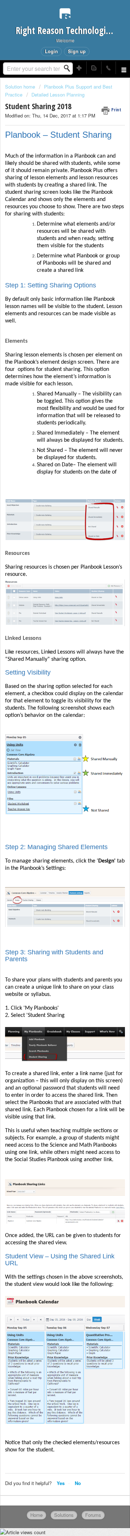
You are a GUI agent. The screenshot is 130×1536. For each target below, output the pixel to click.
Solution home (20, 86)
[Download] (51, 786)
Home (36, 1514)
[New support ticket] (79, 67)
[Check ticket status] (94, 67)
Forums (93, 1514)
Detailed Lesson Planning (57, 94)
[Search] (69, 68)
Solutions (64, 1514)
